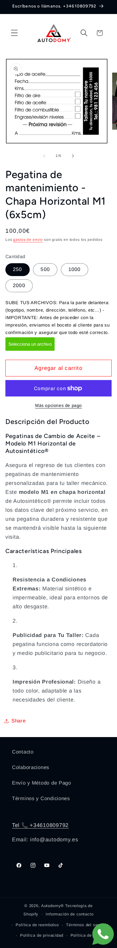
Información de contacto (69, 914)
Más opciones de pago (58, 405)
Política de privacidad (41, 935)
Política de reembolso (37, 925)
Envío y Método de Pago (41, 783)
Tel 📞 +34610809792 (40, 825)
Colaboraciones (30, 767)
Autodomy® (52, 905)
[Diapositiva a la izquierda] (44, 156)
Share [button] (18, 721)
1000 (74, 269)
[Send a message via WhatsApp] (103, 934)
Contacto (23, 752)
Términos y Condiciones (41, 798)
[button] (14, 33)
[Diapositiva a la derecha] (73, 156)
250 (17, 269)
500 (45, 269)
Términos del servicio (87, 925)
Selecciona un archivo (30, 344)
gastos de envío (28, 240)
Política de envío (87, 935)
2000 (19, 285)
